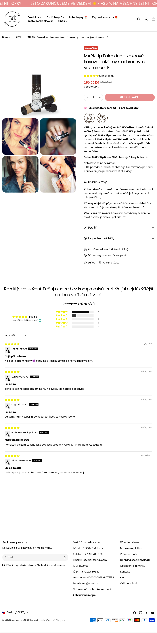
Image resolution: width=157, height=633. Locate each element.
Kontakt (125, 571)
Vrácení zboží (128, 554)
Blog (122, 577)
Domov (6, 37)
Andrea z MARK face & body (28, 620)
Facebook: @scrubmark (87, 583)
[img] (12, 344)
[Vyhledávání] (139, 19)
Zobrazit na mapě (84, 595)
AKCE (18, 37)
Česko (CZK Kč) (16, 612)
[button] (91, 76)
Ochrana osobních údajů (135, 560)
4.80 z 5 (33, 317)
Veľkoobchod (128, 583)
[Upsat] (65, 557)
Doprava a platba (131, 548)
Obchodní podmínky (132, 566)
